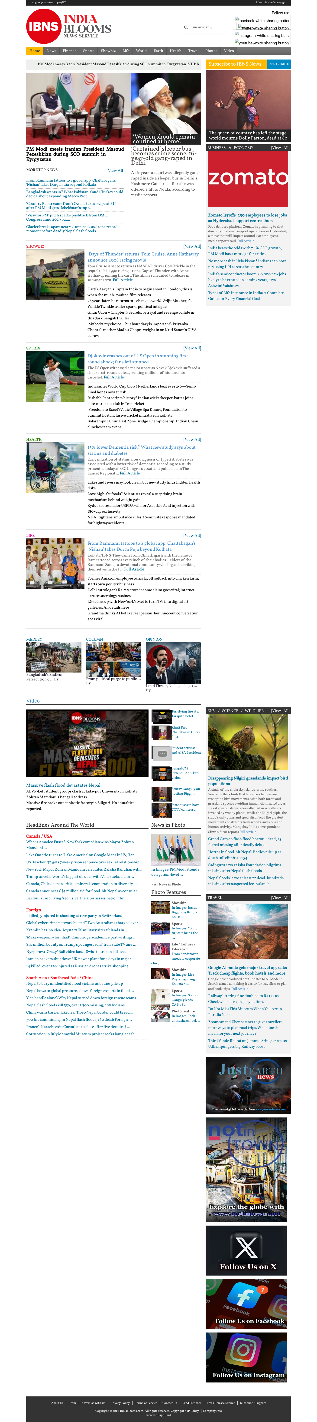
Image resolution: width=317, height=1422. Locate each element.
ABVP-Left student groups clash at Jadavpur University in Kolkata (81, 791)
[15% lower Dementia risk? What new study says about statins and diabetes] (55, 467)
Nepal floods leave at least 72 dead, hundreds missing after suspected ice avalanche (246, 881)
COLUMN (94, 639)
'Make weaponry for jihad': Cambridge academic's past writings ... (81, 937)
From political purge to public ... (113, 679)
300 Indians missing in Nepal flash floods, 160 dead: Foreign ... (79, 1019)
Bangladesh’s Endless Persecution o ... (44, 677)
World (141, 51)
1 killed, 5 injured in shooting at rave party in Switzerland (74, 915)
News (51, 51)
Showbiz (108, 51)
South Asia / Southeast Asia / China (60, 978)
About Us (57, 1403)
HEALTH (34, 439)
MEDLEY (34, 639)
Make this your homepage (270, 2)
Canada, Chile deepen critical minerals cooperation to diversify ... (81, 884)
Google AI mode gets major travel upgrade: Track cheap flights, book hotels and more (247, 970)
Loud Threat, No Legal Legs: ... (171, 686)
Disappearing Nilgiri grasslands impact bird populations (248, 781)
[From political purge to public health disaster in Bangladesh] (113, 659)
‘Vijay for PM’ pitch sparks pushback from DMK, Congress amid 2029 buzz (67, 217)
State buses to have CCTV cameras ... (185, 807)
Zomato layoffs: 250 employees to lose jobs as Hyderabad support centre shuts (247, 218)
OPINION (154, 639)
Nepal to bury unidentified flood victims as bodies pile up (74, 983)
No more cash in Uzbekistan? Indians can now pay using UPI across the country (247, 264)
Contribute (279, 64)
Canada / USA (39, 836)
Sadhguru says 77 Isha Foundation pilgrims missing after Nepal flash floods (244, 868)
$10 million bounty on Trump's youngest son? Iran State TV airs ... (81, 944)
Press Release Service (221, 1403)
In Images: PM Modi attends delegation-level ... (175, 872)
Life (126, 51)
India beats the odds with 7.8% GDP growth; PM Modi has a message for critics (245, 251)
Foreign (33, 910)
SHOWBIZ (35, 246)
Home (34, 51)
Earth (158, 51)
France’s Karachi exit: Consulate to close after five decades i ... (78, 1027)
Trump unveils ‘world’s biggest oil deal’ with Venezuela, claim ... (80, 876)
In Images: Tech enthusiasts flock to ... (186, 1021)
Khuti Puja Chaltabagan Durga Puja (185, 732)
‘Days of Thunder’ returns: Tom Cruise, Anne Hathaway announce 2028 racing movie (143, 257)
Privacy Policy (120, 1403)
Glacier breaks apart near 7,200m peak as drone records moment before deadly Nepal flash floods (72, 229)
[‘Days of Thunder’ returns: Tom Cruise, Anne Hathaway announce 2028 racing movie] (55, 274)
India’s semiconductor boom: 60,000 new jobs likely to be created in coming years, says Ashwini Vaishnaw (247, 280)
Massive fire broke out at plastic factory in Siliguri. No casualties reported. (80, 806)
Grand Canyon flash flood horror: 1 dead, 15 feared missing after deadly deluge (244, 842)
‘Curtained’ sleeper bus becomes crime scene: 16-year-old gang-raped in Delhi (164, 156)
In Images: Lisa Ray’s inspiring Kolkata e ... (183, 980)
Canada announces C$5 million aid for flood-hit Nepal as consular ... (83, 891)
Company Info (212, 1411)
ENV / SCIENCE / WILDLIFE (235, 711)
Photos (211, 51)
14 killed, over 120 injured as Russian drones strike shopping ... (79, 966)
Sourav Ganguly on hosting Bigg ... (185, 791)
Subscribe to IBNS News (235, 64)
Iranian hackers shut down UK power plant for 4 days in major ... (80, 959)
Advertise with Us (93, 1403)
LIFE (30, 535)
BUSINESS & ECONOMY (230, 148)
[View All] (115, 171)
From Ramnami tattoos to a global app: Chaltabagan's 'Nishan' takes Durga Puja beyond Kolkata (71, 182)
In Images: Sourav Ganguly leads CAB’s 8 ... (185, 1000)
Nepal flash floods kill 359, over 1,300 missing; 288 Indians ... (77, 1005)
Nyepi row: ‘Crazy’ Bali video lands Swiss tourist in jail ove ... (77, 952)
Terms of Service (146, 1403)
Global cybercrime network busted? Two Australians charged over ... (84, 923)
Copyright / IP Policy (185, 1411)
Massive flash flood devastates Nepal (63, 785)
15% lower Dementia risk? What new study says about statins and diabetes (141, 450)
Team (72, 1403)
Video (229, 51)
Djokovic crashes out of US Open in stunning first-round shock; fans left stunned (138, 359)
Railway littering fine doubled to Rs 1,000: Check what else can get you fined (243, 998)
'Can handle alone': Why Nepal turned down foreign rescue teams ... (83, 998)
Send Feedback (191, 1403)
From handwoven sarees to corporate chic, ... (175, 959)
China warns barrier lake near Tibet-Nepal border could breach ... (81, 1012)
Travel (193, 51)
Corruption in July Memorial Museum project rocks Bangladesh (80, 1034)
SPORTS (33, 348)
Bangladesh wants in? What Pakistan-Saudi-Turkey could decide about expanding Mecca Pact (74, 194)
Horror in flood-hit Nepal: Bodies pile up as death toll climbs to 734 (244, 855)
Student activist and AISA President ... (186, 753)
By (56, 679)
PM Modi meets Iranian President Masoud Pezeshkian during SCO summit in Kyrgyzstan (75, 154)
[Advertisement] (248, 505)
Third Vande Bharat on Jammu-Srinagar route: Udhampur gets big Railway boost (247, 1043)
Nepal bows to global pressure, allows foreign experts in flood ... (80, 991)
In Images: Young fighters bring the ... (185, 933)
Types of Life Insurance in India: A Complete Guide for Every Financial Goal (246, 296)
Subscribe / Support (253, 1403)
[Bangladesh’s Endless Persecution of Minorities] (53, 657)
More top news (42, 170)
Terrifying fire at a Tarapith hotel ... (185, 714)
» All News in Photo (166, 884)
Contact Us (169, 1403)
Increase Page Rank (158, 1415)
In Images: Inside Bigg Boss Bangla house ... (184, 913)
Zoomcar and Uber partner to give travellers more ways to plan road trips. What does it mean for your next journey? (245, 1027)
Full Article (123, 280)
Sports (88, 51)
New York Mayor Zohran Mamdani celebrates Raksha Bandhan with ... (85, 869)
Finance (69, 51)
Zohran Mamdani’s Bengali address (56, 797)
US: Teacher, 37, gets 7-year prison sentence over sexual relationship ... (84, 862)
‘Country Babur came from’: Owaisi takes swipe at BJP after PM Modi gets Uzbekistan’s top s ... (71, 206)
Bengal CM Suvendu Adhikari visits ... (185, 773)
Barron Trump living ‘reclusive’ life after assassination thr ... (77, 898)
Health (175, 51)
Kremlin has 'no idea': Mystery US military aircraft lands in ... (77, 930)
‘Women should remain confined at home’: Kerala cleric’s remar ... (164, 141)
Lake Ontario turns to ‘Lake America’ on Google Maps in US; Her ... (82, 855)
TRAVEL (214, 898)
